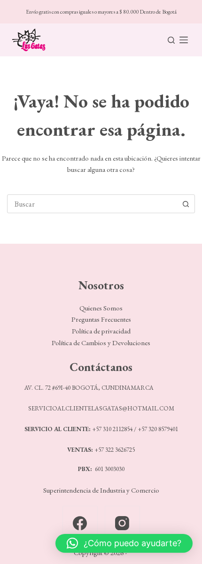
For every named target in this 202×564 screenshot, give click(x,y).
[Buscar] (171, 40)
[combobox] (92, 203)
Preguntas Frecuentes (101, 319)
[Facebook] (80, 523)
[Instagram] (122, 523)
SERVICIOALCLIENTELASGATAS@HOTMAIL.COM (101, 408)
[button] (124, 543)
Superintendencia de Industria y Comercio (101, 490)
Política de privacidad (101, 330)
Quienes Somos (101, 307)
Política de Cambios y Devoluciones (101, 342)
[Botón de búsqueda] (185, 204)
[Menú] (183, 40)
